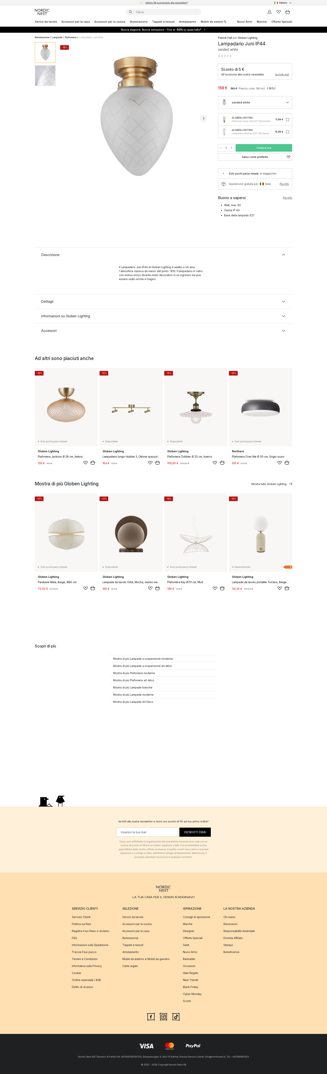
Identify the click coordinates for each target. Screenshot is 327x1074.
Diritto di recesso (82, 987)
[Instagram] (163, 1016)
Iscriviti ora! (282, 74)
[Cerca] (130, 12)
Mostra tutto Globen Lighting (269, 484)
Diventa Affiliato (233, 938)
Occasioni (189, 966)
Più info (284, 183)
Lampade (57, 37)
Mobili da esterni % (213, 21)
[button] (225, 56)
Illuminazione (139, 21)
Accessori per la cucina (109, 21)
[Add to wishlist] (86, 462)
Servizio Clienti (81, 917)
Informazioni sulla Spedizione (90, 945)
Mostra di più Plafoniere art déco (133, 680)
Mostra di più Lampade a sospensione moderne (143, 658)
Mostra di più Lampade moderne (133, 694)
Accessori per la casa (76, 21)
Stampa (228, 945)
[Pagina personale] (269, 11)
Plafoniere (71, 37)
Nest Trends (190, 980)
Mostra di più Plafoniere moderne (134, 673)
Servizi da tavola (46, 21)
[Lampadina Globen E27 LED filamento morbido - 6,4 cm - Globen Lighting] (224, 132)
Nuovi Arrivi (244, 21)
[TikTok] (176, 1016)
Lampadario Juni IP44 (91, 37)
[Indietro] (68, 118)
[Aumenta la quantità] (231, 148)
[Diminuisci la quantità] (220, 148)
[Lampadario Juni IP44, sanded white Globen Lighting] (136, 117)
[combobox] (283, 3)
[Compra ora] (92, 462)
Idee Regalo (190, 973)
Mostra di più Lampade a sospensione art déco (142, 665)
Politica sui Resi (81, 924)
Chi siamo (229, 917)
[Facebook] (151, 1016)
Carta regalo (130, 966)
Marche (262, 21)
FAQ (74, 938)
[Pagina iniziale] (42, 12)
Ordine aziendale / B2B (86, 980)
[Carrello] (287, 11)
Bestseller (189, 959)
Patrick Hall (225, 37)
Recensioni (230, 924)
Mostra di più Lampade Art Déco (133, 701)
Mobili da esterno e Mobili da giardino (146, 959)
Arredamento (187, 21)
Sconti (187, 1001)
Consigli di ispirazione (196, 917)
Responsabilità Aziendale (239, 931)
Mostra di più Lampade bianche (132, 687)
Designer (188, 931)
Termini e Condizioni (84, 959)
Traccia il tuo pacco (84, 952)
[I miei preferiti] (278, 11)
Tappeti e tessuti (163, 21)
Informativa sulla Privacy (87, 966)
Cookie (76, 973)
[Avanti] (203, 118)
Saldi (186, 945)
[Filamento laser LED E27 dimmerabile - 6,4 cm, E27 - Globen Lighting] (224, 119)
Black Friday (190, 987)
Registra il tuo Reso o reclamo (90, 931)
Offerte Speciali (281, 21)
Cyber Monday (192, 994)
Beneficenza (231, 952)
